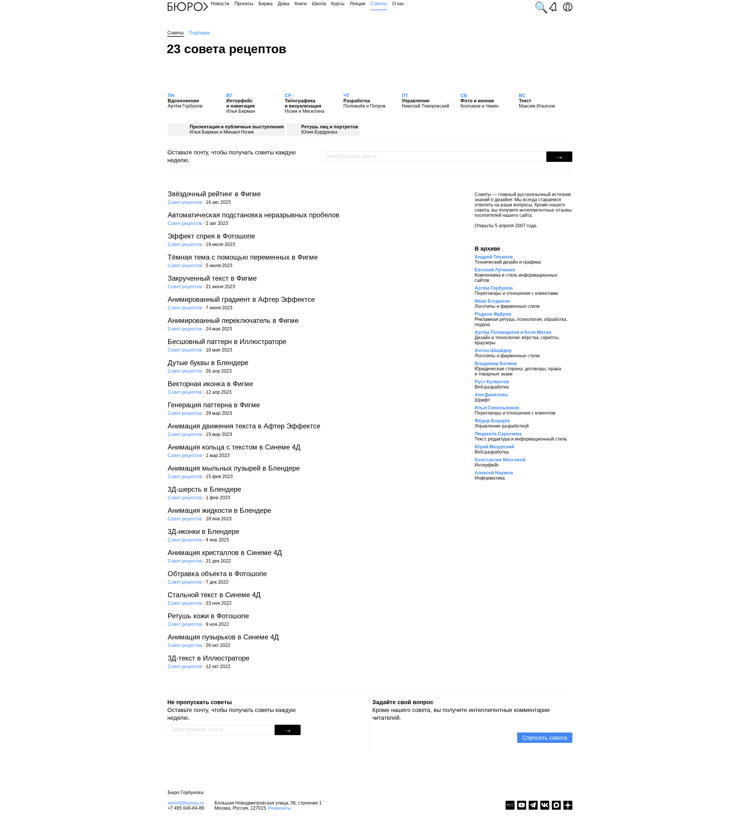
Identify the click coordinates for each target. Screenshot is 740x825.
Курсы (338, 3)
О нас (398, 3)
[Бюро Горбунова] (188, 6)
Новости (220, 3)
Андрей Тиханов (494, 256)
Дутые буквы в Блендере (208, 366)
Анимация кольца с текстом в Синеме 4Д (234, 450)
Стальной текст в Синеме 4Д (214, 598)
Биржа (265, 3)
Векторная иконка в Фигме (210, 387)
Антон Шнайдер (493, 350)
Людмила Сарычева (498, 433)
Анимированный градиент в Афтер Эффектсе (241, 302)
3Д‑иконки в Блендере (203, 535)
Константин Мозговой (500, 459)
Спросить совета (544, 738)
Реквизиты (279, 808)
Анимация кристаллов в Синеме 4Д (225, 556)
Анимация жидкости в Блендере (219, 513)
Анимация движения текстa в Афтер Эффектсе (244, 429)
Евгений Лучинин (495, 269)
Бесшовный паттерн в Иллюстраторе (227, 345)
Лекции (357, 3)
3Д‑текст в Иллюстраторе (208, 661)
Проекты (243, 3)
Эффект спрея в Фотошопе (211, 239)
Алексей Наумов (494, 472)
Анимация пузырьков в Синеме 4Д (223, 640)
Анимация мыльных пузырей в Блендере (234, 471)
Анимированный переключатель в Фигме (233, 324)
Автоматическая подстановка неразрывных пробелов (253, 218)
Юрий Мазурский (494, 446)
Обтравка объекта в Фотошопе (217, 577)
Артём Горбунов (494, 288)
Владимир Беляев (496, 363)
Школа (319, 3)
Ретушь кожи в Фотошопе (208, 619)
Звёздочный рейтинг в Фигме (214, 197)
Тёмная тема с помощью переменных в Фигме (243, 260)
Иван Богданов (492, 301)
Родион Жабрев (493, 314)
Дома (283, 3)
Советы (379, 3)
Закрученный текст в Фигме (212, 281)
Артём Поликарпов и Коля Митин (513, 332)
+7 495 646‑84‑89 (186, 808)
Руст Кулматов (492, 381)
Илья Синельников (497, 407)
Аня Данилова (491, 394)
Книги (301, 3)
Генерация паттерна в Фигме (214, 408)
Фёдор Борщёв (492, 420)
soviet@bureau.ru (186, 802)
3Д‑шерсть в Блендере (204, 492)
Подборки (199, 32)
